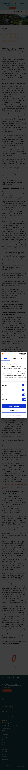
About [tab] (23, 358)
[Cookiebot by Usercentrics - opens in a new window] (19, 354)
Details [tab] (14, 358)
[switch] (24, 390)
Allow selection (14, 410)
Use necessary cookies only (14, 415)
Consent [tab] (5, 358)
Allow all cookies (14, 406)
